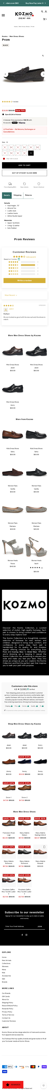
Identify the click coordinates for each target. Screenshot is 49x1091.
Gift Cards (6, 996)
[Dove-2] (24, 788)
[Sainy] (13, 435)
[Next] (45, 3)
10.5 (37, 147)
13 (24, 153)
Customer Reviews (9, 1021)
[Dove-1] (9, 788)
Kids (3, 973)
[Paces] (13, 546)
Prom (5, 652)
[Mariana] (13, 509)
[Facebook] (22, 935)
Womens (5, 966)
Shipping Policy (7, 1003)
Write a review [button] (24, 280)
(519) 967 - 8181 (24, 17)
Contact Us (6, 1018)
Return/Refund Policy (10, 1006)
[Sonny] (24, 761)
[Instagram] (26, 935)
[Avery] (13, 388)
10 (31, 147)
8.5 (11, 147)
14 (31, 153)
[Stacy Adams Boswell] (40, 851)
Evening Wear (17, 652)
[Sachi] (36, 546)
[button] (7, 102)
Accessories (6, 976)
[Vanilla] (13, 472)
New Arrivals (6, 960)
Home (16, 26)
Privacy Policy (7, 1012)
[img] (9, 305)
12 (17, 153)
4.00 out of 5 (31, 257)
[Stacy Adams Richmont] (9, 851)
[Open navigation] (8, 15)
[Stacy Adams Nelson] (24, 823)
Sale (3, 979)
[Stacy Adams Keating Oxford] (40, 823)
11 (4, 153)
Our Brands (6, 993)
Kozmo (5, 36)
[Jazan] (13, 351)
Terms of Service (8, 1015)
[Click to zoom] (43, 55)
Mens (4, 970)
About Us (5, 999)
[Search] (42, 11)
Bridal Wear (32, 652)
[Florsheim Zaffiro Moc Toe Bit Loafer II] (9, 880)
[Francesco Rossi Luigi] (9, 823)
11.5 (11, 153)
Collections (6, 963)
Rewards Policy (7, 1009)
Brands (4, 982)
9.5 (24, 147)
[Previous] (4, 3)
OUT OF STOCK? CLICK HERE (24, 173)
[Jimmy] (9, 761)
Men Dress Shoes (24, 26)
